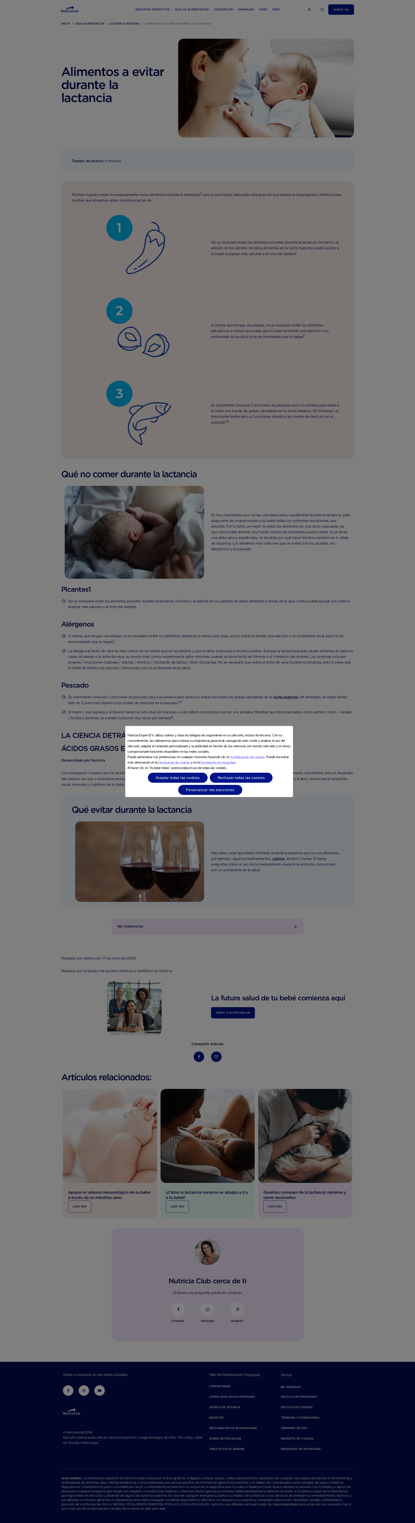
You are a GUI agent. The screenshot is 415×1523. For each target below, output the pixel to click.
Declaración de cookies (174, 762)
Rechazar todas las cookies (241, 777)
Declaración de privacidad (217, 762)
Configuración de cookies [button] (248, 757)
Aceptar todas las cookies (178, 777)
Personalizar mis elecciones (210, 789)
